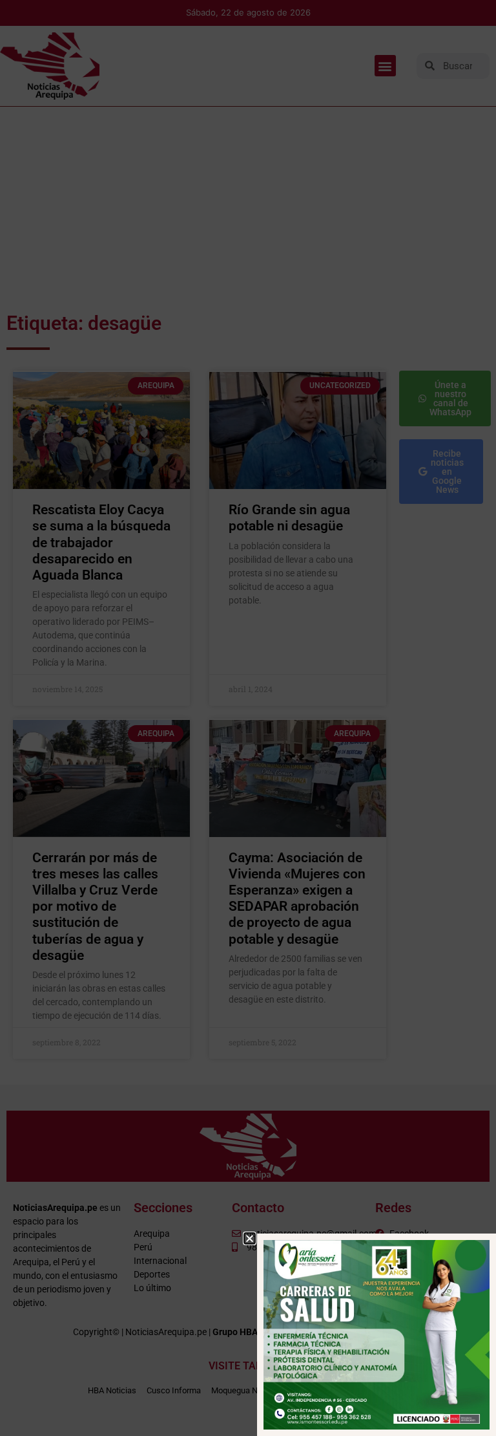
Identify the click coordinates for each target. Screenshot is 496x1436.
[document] (248, 718)
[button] (249, 1238)
